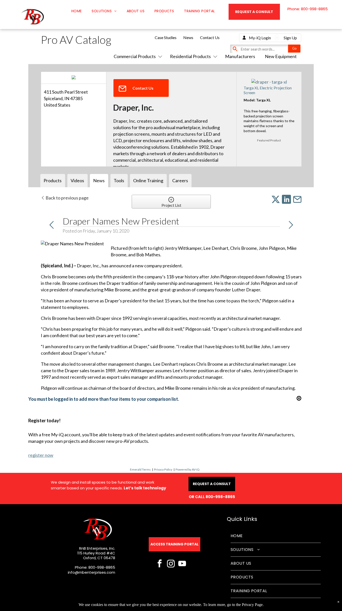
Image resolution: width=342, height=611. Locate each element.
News (188, 37)
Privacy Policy (163, 469)
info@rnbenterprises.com (91, 572)
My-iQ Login (260, 37)
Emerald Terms (140, 469)
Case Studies (166, 37)
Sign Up (290, 37)
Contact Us (210, 37)
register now (40, 455)
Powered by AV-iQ (188, 469)
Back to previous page (67, 197)
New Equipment (281, 56)
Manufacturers (240, 56)
